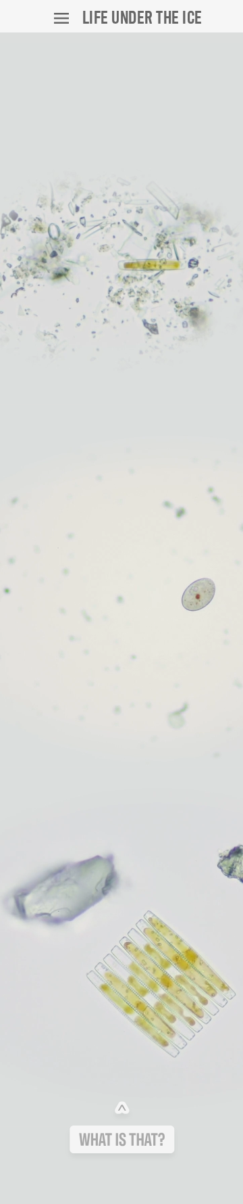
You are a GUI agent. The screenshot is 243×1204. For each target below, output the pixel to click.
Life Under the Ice (142, 16)
